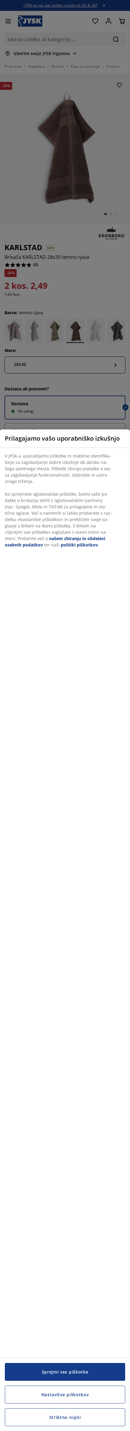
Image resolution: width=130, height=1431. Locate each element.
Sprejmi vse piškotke (65, 1372)
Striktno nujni (65, 1417)
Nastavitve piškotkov (65, 1394)
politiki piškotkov (79, 545)
